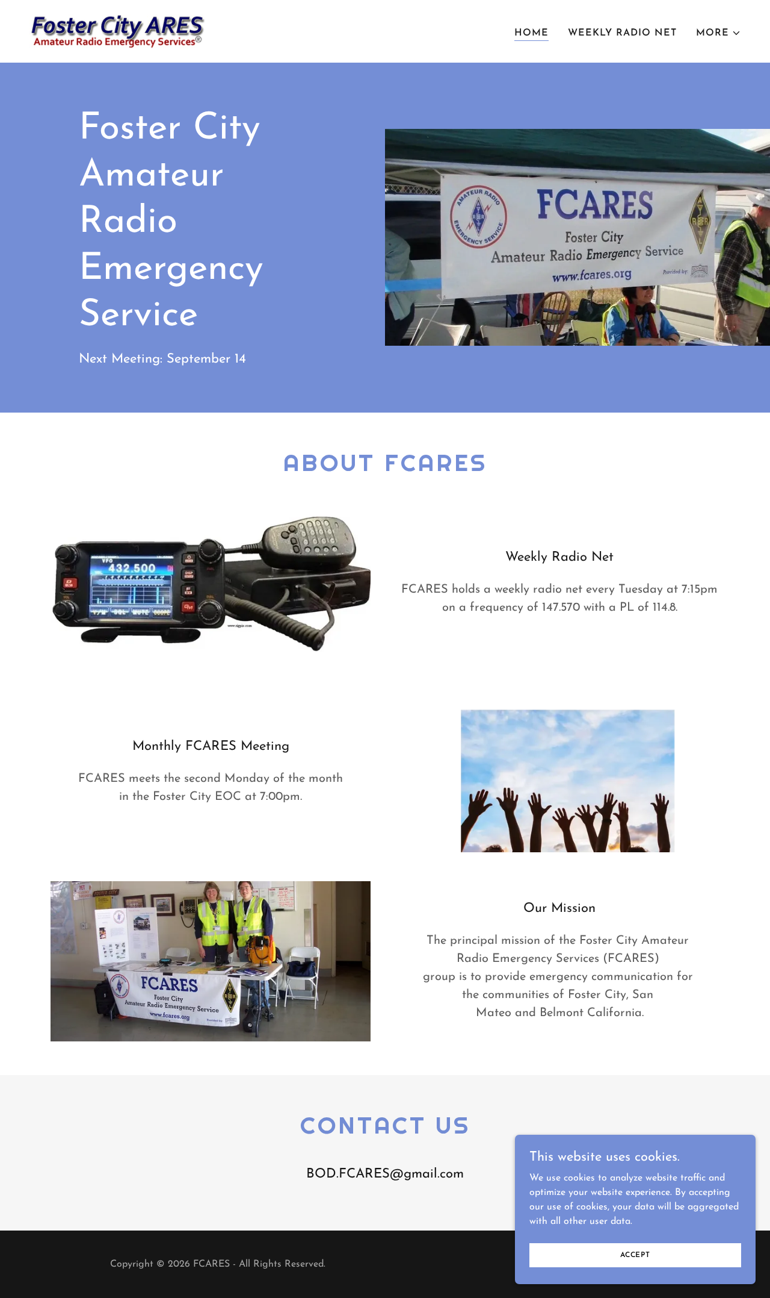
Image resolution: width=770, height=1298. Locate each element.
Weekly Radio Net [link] (622, 33)
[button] (718, 33)
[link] (117, 31)
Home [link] (531, 33)
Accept (635, 1254)
